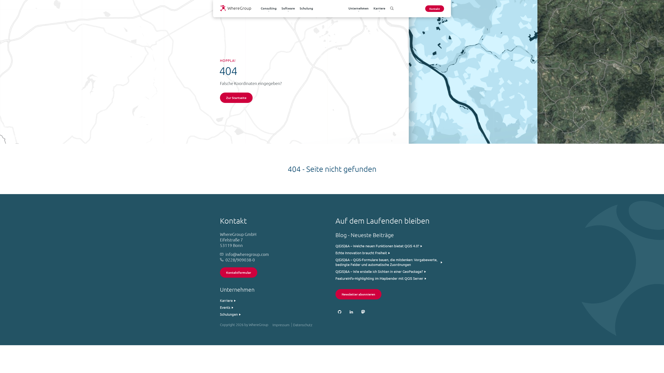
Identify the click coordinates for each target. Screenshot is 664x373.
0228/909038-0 (240, 259)
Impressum (281, 325)
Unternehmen (358, 8)
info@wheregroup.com (247, 254)
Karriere (379, 8)
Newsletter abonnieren (358, 294)
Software (288, 8)
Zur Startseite (236, 98)
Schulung (306, 8)
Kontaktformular (238, 272)
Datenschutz (302, 325)
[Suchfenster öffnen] (392, 8)
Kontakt (434, 9)
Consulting (269, 8)
